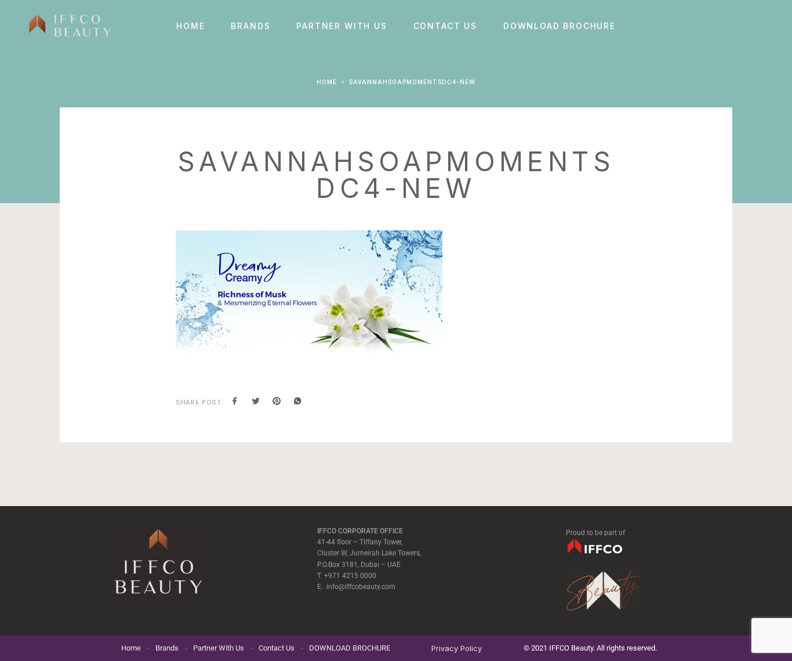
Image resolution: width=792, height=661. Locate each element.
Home (190, 26)
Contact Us (445, 26)
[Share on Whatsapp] (297, 402)
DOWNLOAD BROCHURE (559, 26)
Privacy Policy (456, 648)
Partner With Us (341, 26)
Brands (250, 26)
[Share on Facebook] (234, 402)
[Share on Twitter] (255, 402)
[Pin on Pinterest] (276, 402)
